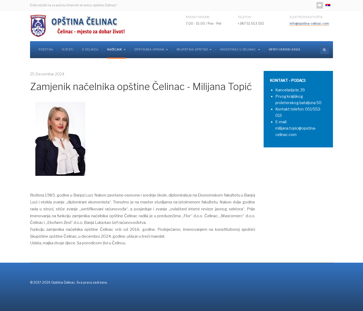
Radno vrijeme (198, 17)
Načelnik (114, 49)
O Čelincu (90, 49)
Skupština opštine (192, 49)
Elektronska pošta (306, 17)
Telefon (244, 17)
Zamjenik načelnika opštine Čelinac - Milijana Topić (141, 86)
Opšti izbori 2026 (285, 49)
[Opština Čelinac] (79, 26)
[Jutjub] (319, 5)
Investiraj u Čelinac (238, 49)
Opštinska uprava (149, 49)
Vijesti (68, 49)
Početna (46, 49)
